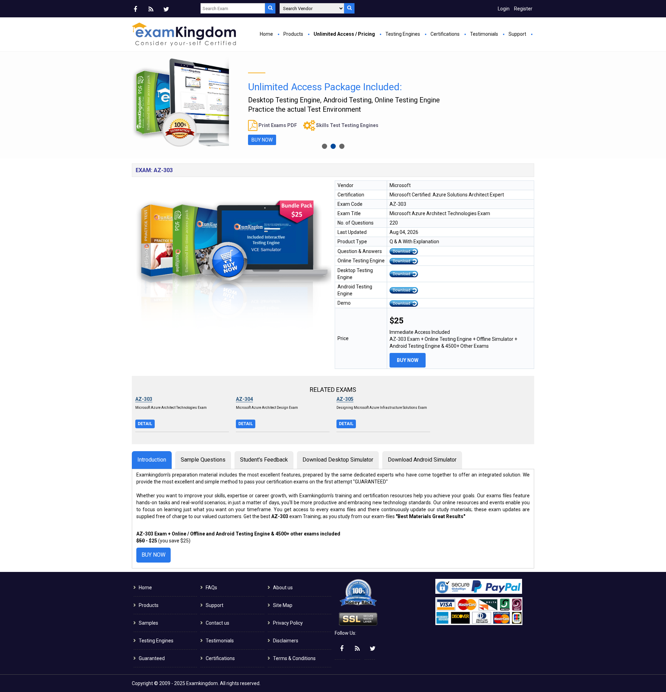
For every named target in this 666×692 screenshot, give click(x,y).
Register (523, 8)
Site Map (282, 605)
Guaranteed (152, 658)
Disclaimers (285, 640)
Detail (145, 423)
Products (293, 34)
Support (517, 34)
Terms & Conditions (294, 658)
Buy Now (407, 360)
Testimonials (484, 34)
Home (266, 34)
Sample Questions (203, 459)
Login (504, 8)
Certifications (445, 34)
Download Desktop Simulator (337, 459)
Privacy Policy (288, 623)
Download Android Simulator (422, 459)
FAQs (211, 587)
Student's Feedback (264, 459)
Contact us (217, 623)
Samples (148, 623)
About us (283, 587)
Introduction (151, 459)
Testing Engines (402, 34)
